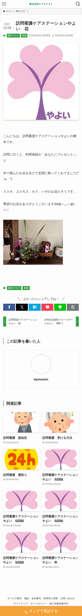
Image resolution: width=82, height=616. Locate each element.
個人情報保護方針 (58, 603)
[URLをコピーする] (73, 307)
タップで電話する (43, 611)
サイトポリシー (38, 603)
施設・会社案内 (32, 598)
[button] (9, 307)
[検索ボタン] (78, 4)
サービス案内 (14, 598)
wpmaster (41, 379)
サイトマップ (21, 603)
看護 (24, 35)
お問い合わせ (67, 598)
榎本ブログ (13, 35)
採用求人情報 (50, 598)
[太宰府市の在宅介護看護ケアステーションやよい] (41, 4)
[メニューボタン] (4, 4)
